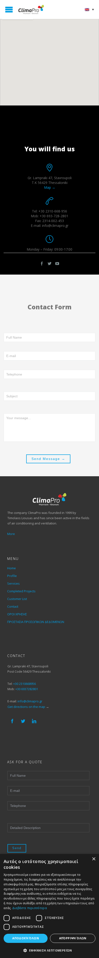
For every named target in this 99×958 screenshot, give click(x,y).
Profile (12, 576)
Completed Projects (21, 591)
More (11, 534)
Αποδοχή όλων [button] (25, 938)
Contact (12, 606)
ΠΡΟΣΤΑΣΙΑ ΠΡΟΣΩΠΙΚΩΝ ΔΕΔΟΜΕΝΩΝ (35, 622)
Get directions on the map (26, 707)
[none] (89, 9)
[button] (49, 950)
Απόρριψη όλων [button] (73, 938)
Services (13, 583)
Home (11, 568)
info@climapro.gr (30, 701)
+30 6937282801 (26, 689)
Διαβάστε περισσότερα (29, 908)
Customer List (17, 599)
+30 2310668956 (24, 684)
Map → (49, 187)
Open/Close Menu (9, 9)
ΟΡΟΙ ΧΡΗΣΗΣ (17, 614)
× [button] (93, 859)
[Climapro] (31, 9)
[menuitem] (89, 9)
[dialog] (49, 906)
